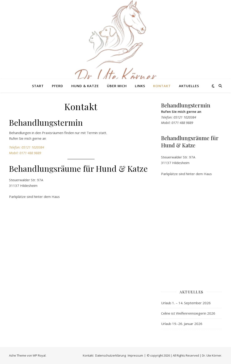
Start (38, 85)
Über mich (117, 85)
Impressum (135, 355)
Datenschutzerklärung (110, 355)
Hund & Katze (85, 85)
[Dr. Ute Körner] (115, 45)
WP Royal (39, 355)
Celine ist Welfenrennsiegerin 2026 (188, 313)
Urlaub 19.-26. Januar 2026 (181, 323)
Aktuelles (189, 85)
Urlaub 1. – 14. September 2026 (186, 303)
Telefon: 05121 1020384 (26, 147)
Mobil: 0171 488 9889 (25, 153)
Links (140, 85)
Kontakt (162, 85)
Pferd (57, 85)
